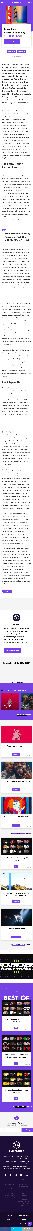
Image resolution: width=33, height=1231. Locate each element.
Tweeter (18, 1229)
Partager (6, 1229)
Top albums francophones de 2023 (24, 1196)
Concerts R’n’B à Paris (9, 1198)
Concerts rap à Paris (9, 1195)
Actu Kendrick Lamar (23, 1182)
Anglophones (11, 690)
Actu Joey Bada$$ (24, 1184)
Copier (29, 1229)
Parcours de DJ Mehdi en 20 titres (23, 1204)
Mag (29, 2)
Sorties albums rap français (9, 1185)
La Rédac (16, 56)
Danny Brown (20, 79)
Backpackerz (16, 2)
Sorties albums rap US (9, 1182)
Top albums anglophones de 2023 (24, 1200)
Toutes (4, 690)
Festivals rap (9, 1200)
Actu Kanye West (23, 1186)
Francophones (22, 690)
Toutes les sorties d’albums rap (9, 1189)
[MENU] (2, 2)
